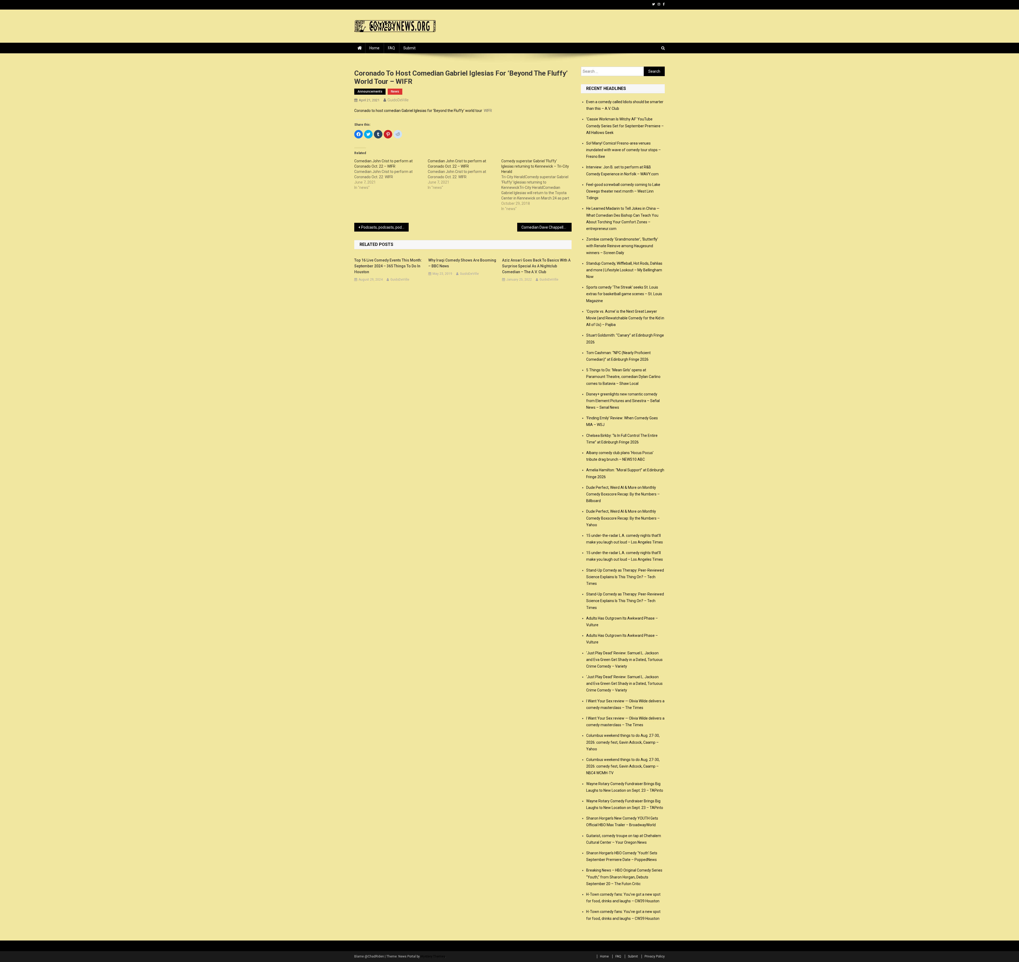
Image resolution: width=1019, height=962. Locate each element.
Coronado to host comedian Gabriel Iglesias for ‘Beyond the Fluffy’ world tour (418, 110)
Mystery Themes (433, 956)
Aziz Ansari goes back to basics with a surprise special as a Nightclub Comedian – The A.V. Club (536, 266)
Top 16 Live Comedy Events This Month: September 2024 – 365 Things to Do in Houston (388, 266)
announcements (369, 91)
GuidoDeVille (397, 100)
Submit (409, 48)
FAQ (391, 48)
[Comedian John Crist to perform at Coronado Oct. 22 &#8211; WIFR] (391, 174)
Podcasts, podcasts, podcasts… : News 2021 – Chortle (385, 227)
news (395, 91)
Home (374, 48)
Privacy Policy (655, 956)
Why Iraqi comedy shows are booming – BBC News (462, 263)
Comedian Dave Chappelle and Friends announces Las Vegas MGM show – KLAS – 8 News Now (546, 227)
